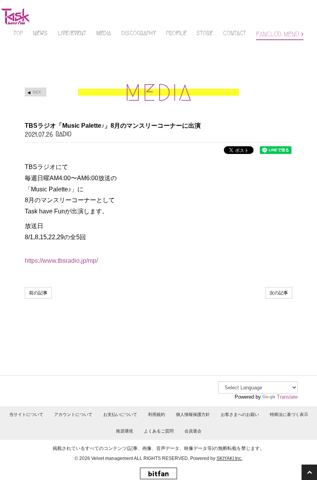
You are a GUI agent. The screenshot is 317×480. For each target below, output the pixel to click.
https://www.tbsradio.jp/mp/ (61, 260)
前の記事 (38, 293)
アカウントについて (73, 414)
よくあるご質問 (159, 431)
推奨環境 (124, 431)
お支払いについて (120, 414)
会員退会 (192, 431)
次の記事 (278, 293)
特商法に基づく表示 (289, 414)
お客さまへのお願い (240, 414)
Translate (287, 397)
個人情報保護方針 (193, 414)
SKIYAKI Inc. (229, 458)
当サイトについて (26, 414)
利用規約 (156, 414)
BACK (36, 92)
